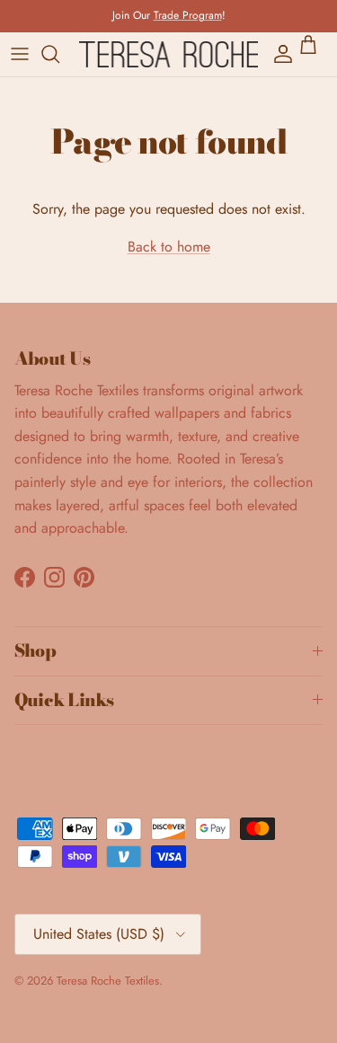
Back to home (169, 246)
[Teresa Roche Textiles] (168, 54)
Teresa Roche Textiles (108, 980)
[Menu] (20, 54)
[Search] (59, 54)
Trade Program (188, 15)
